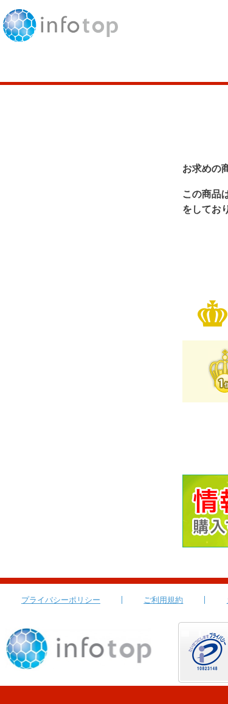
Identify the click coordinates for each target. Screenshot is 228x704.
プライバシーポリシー (60, 599)
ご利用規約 (163, 599)
